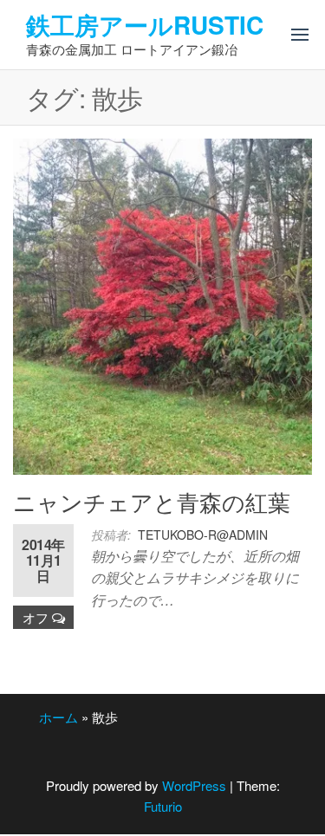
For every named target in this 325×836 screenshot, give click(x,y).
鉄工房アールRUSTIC (144, 24)
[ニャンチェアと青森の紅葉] (162, 304)
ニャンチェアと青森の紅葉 (151, 501)
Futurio (163, 806)
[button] (300, 34)
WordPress (194, 785)
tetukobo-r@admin (203, 534)
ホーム (58, 717)
